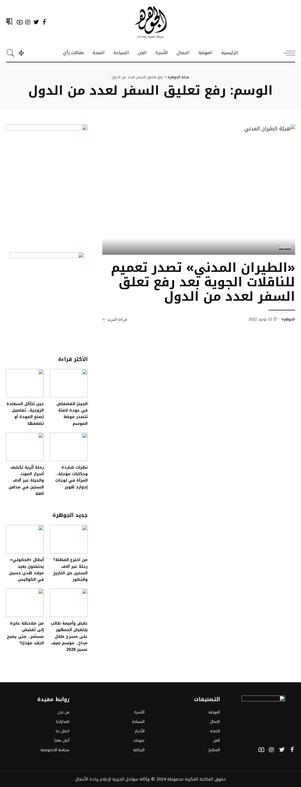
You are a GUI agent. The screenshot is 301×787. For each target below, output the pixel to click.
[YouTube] (20, 22)
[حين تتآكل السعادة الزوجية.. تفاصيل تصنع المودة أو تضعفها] (25, 383)
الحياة (285, 246)
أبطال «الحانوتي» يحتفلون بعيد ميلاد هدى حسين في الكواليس (26, 569)
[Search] (10, 53)
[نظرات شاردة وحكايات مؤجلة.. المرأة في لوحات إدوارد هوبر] (69, 446)
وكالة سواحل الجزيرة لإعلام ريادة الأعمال (112, 779)
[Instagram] (28, 22)
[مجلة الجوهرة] (150, 22)
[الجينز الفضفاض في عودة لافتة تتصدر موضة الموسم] (69, 383)
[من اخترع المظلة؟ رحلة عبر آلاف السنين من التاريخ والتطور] (69, 539)
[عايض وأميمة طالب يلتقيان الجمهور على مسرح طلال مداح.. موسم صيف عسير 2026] (69, 602)
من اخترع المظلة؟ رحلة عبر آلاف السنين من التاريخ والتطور (70, 569)
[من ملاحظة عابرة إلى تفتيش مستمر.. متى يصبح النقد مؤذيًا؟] (25, 602)
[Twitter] (36, 22)
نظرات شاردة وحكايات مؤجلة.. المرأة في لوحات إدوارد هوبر (71, 477)
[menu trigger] (286, 53)
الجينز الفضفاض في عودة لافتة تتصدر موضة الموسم (72, 413)
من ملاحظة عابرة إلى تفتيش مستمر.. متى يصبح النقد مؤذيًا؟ (25, 633)
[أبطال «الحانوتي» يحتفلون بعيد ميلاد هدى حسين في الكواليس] (25, 539)
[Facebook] (44, 22)
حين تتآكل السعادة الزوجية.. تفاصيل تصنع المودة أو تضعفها (25, 413)
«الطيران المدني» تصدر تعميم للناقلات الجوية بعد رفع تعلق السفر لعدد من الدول (203, 282)
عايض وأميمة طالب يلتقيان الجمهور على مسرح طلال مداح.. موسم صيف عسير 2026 (69, 636)
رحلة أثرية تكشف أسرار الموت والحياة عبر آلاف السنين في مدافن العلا (26, 480)
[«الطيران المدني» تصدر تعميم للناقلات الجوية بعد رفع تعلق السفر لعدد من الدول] (198, 189)
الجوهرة (288, 319)
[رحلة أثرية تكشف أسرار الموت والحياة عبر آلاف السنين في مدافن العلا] (25, 446)
